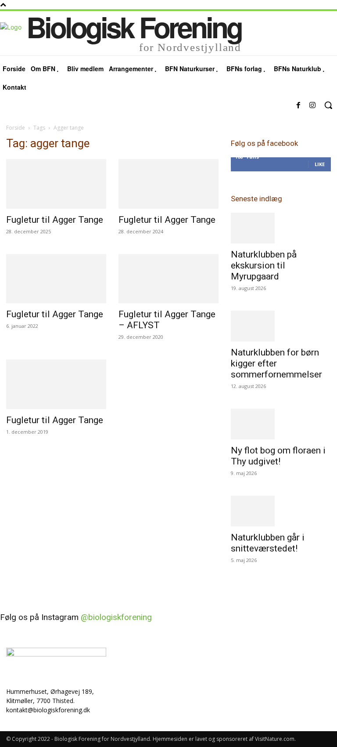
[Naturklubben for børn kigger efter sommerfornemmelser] (281, 326)
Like (320, 164)
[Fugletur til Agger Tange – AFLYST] (168, 279)
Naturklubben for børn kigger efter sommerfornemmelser (276, 363)
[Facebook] (298, 105)
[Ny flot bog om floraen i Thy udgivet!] (281, 424)
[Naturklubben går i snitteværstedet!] (281, 511)
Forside (15, 127)
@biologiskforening (116, 617)
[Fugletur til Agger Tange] (56, 184)
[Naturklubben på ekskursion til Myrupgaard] (281, 228)
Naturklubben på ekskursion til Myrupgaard (264, 265)
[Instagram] (312, 105)
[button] (328, 105)
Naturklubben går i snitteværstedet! (268, 543)
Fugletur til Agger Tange (54, 219)
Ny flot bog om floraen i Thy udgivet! (278, 456)
